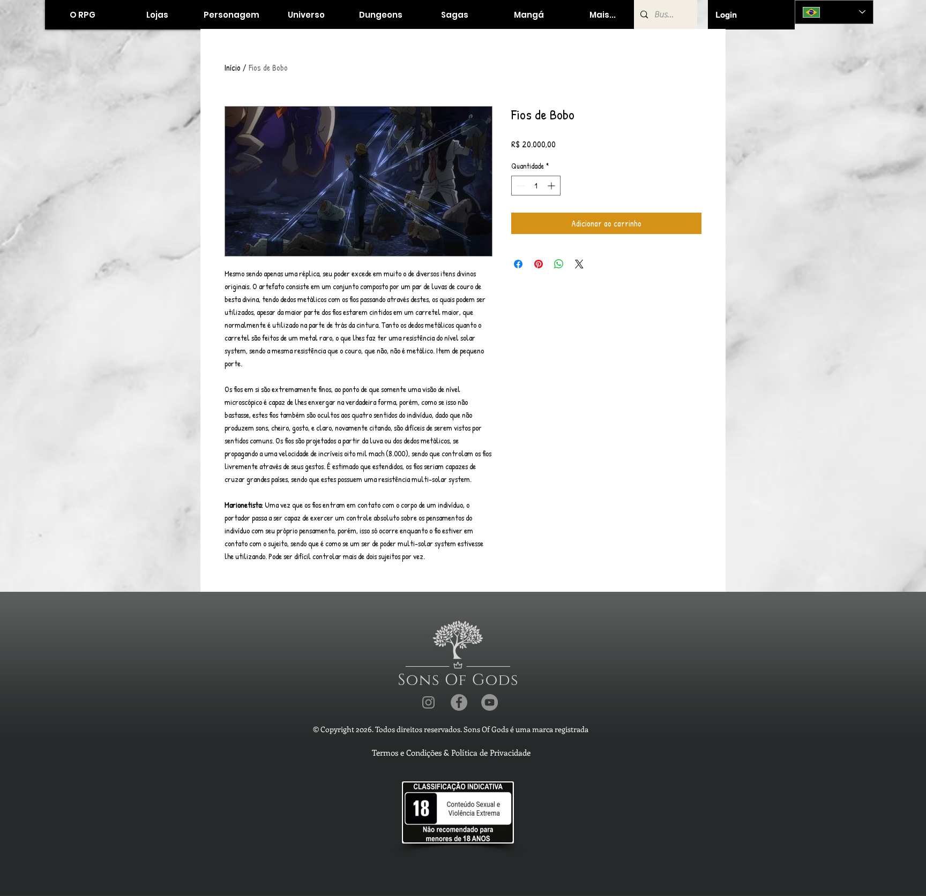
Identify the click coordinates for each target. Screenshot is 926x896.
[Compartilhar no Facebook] (518, 264)
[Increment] (552, 185)
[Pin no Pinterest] (538, 264)
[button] (157, 14)
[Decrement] (519, 185)
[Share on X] (579, 264)
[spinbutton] (536, 185)
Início (233, 67)
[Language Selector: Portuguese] (834, 12)
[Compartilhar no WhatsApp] (558, 264)
